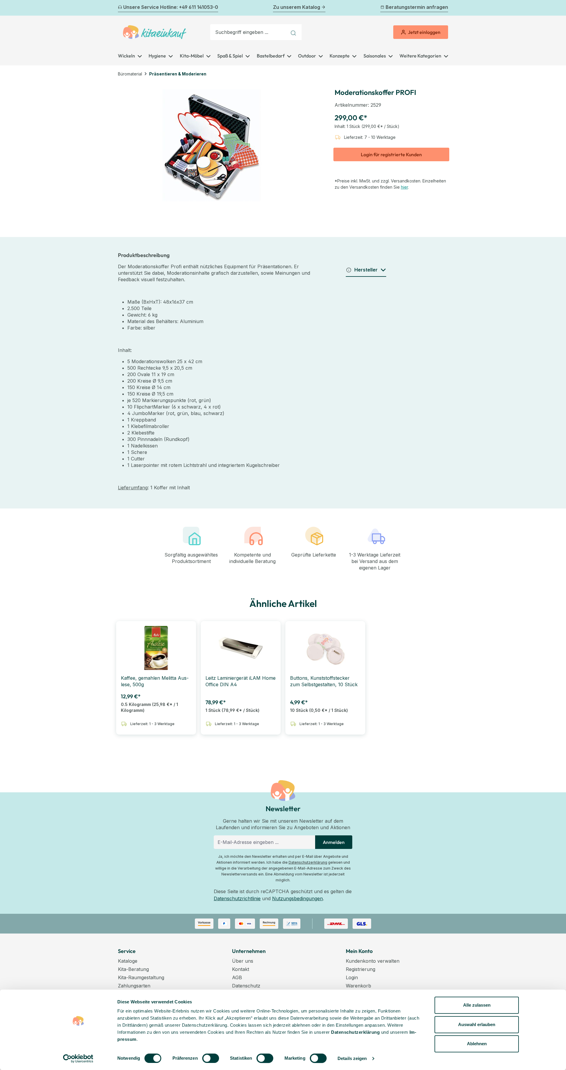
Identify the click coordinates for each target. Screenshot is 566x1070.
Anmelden (334, 842)
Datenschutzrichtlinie (237, 898)
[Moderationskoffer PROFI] (212, 145)
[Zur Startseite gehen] (154, 32)
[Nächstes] (444, 7)
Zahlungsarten (134, 986)
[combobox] (248, 32)
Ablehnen (477, 1043)
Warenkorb (358, 986)
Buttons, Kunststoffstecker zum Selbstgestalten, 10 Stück (324, 681)
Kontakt (240, 969)
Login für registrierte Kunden (391, 154)
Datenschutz (246, 986)
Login (352, 977)
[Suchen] (294, 32)
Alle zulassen (477, 1005)
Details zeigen (352, 1058)
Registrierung (360, 969)
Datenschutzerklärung (308, 862)
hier (404, 187)
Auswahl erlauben (476, 1024)
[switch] (210, 1058)
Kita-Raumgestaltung (141, 977)
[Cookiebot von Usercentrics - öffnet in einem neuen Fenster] (78, 1058)
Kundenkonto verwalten (372, 961)
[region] (212, 145)
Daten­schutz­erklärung (355, 1032)
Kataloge (127, 961)
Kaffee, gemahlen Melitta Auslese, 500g (155, 681)
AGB (237, 977)
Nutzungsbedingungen (297, 898)
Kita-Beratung (133, 969)
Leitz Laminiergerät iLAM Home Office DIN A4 (240, 681)
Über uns (242, 961)
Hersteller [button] (366, 270)
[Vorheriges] (121, 7)
